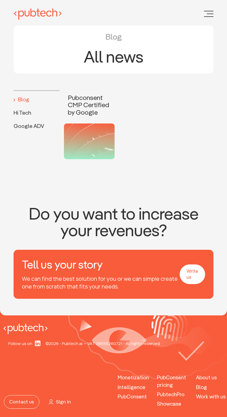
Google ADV (29, 125)
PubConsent (132, 396)
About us (206, 377)
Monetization (133, 377)
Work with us (211, 396)
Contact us (21, 401)
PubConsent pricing (171, 381)
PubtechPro (170, 394)
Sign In (63, 401)
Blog (23, 99)
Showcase (169, 403)
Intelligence (131, 387)
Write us (192, 274)
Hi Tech (22, 112)
